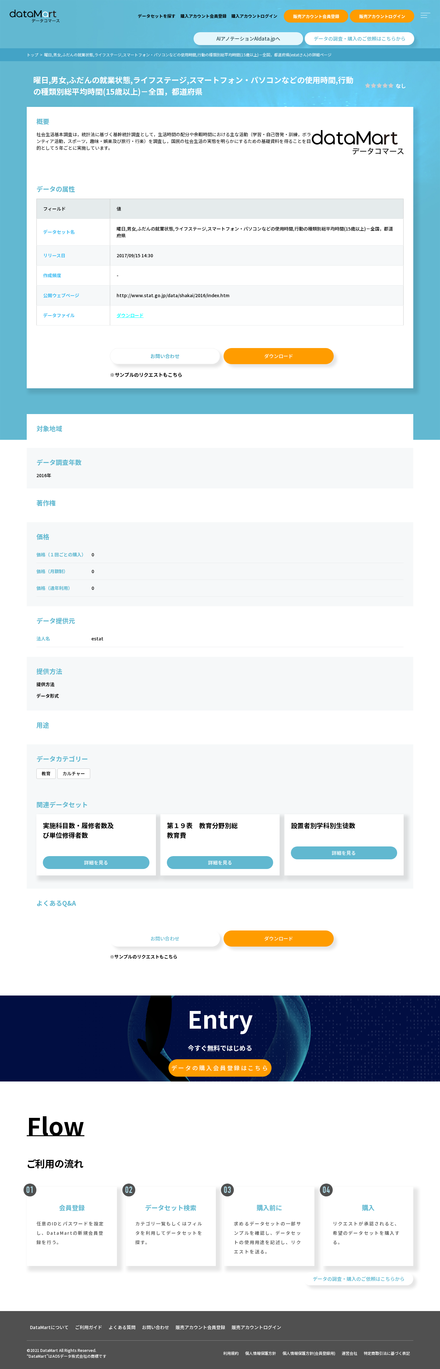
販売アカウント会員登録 (316, 16)
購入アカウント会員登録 (203, 16)
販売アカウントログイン (382, 16)
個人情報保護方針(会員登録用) (308, 1353)
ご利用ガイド (88, 1327)
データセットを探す (157, 16)
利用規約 (231, 1353)
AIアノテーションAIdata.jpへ (248, 38)
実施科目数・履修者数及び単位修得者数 (78, 830)
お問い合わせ (164, 356)
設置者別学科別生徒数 (323, 825)
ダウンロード (130, 315)
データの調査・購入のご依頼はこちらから (360, 38)
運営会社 (349, 1353)
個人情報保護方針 (260, 1353)
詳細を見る (96, 862)
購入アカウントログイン (254, 16)
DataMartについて (49, 1327)
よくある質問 (122, 1327)
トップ (32, 54)
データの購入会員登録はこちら (220, 1067)
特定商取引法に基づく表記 (387, 1353)
